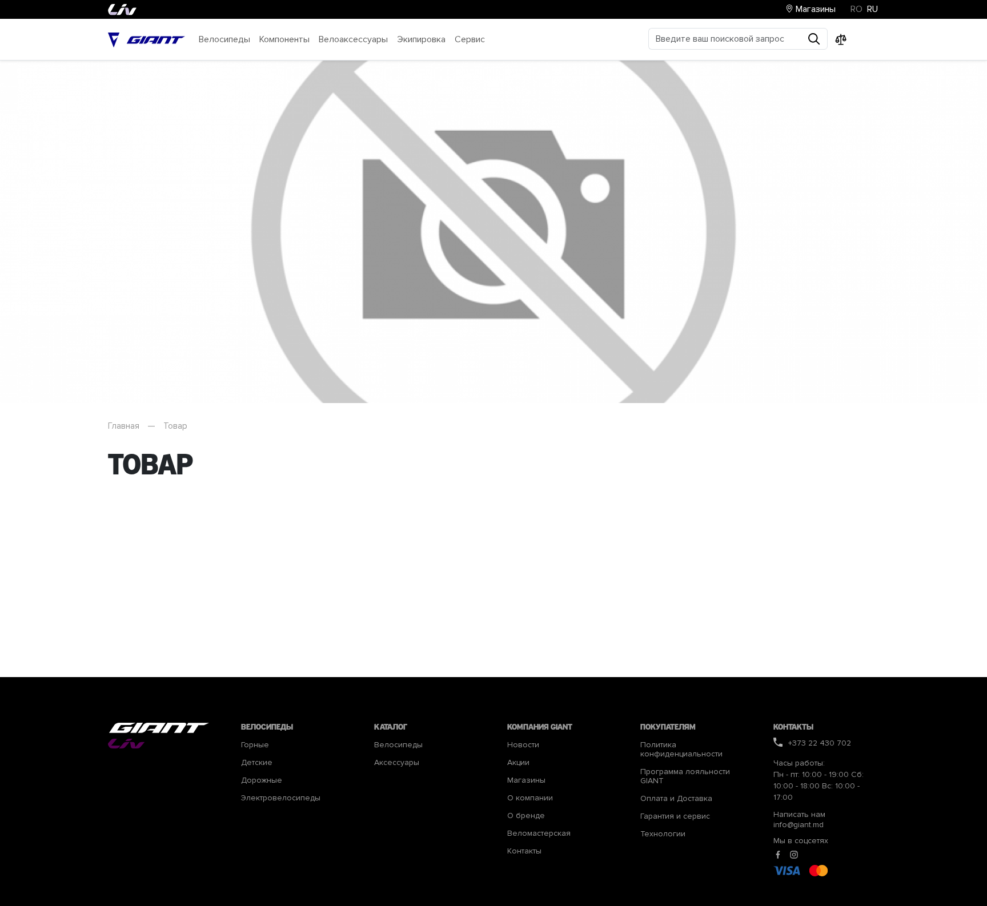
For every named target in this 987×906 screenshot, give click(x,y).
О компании (530, 798)
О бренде (526, 815)
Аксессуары (396, 762)
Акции (518, 762)
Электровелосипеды (280, 798)
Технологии (662, 834)
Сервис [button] (470, 39)
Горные (255, 745)
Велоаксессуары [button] (353, 39)
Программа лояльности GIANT (685, 776)
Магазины (814, 9)
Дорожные (261, 780)
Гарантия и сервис (675, 816)
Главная (123, 426)
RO (856, 9)
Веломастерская (539, 833)
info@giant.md (798, 825)
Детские (256, 762)
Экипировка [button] (421, 39)
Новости (523, 745)
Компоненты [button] (284, 39)
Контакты (524, 851)
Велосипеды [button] (224, 39)
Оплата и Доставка (676, 798)
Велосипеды (398, 745)
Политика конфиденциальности (681, 749)
